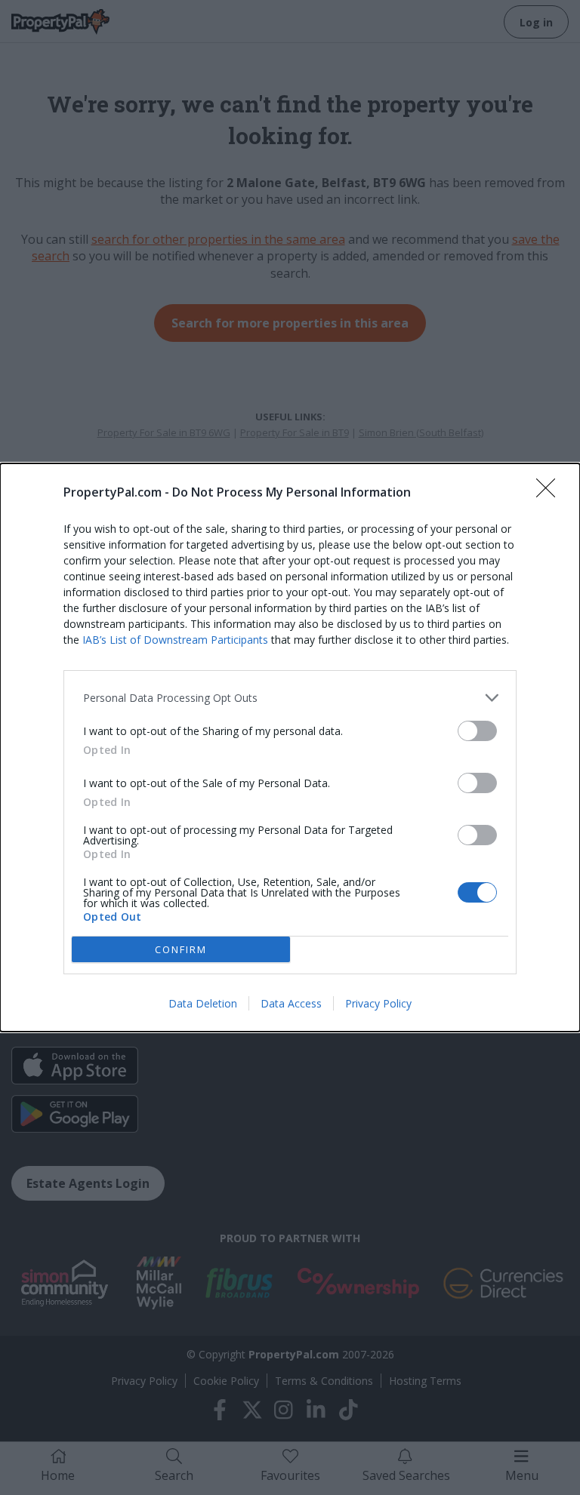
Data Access (291, 1003)
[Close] (550, 492)
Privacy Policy (378, 1003)
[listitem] (290, 698)
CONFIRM (181, 949)
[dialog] (290, 747)
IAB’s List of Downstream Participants (175, 639)
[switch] (477, 731)
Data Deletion (202, 1003)
